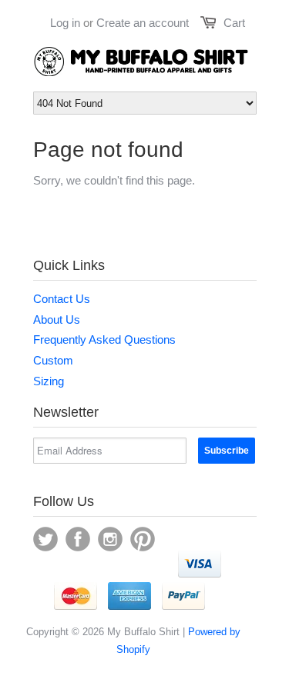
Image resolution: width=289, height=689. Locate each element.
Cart (234, 22)
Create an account (142, 22)
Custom (53, 360)
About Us (56, 319)
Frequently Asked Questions (104, 339)
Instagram (110, 539)
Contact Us (61, 298)
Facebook (78, 539)
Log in (65, 22)
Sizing (48, 381)
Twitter (45, 539)
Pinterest (142, 539)
